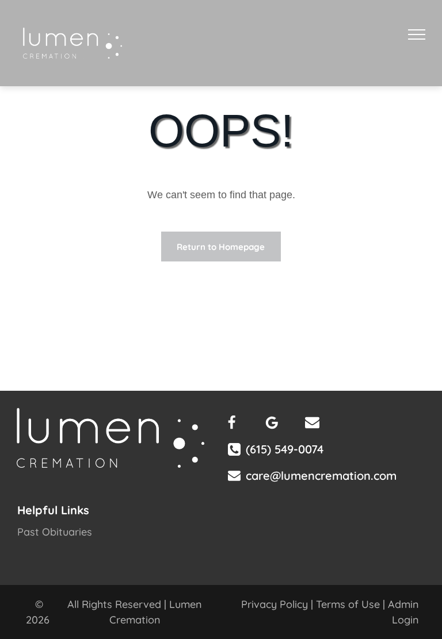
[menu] (417, 34)
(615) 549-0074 (284, 449)
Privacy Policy (274, 604)
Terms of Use (348, 604)
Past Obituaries (54, 531)
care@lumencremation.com (321, 475)
